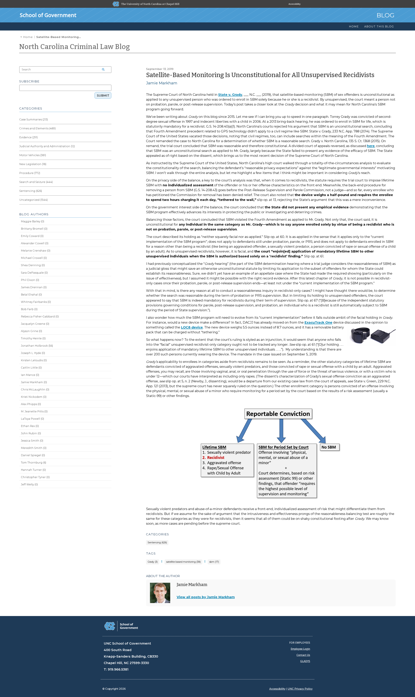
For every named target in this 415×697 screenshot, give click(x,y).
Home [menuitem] (354, 26)
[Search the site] (102, 69)
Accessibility (295, 3)
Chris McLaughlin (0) (35, 389)
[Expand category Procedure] (108, 173)
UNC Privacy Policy (300, 688)
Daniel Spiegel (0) (33, 455)
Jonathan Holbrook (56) (37, 345)
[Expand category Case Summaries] (108, 119)
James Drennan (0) (34, 287)
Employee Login (300, 649)
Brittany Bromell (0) (34, 228)
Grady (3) (153, 562)
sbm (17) (214, 562)
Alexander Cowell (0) (34, 243)
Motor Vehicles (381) (32, 155)
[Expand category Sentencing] (108, 191)
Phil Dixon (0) (30, 280)
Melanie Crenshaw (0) (35, 250)
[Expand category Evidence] (108, 137)
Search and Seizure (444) (36, 182)
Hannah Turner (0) (33, 469)
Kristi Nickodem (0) (34, 396)
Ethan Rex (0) (30, 426)
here (371, 146)
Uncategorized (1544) (33, 199)
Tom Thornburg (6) (33, 462)
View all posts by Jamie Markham (206, 597)
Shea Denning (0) (33, 265)
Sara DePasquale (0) (34, 272)
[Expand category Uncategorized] (108, 200)
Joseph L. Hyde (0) (33, 353)
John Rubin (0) (31, 433)
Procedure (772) (29, 173)
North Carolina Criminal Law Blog (74, 47)
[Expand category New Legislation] (108, 164)
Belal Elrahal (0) (31, 294)
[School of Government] (121, 625)
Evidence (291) (28, 137)
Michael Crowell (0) (34, 257)
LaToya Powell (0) (32, 418)
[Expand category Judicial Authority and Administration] (108, 146)
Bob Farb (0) (29, 309)
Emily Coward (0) (32, 236)
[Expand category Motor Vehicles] (108, 155)
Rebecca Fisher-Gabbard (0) (40, 316)
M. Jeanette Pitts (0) (34, 411)
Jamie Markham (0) (34, 382)
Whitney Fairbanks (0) (36, 301)
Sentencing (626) (157, 542)
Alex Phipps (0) (31, 404)
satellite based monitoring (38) (183, 562)
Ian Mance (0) (30, 374)
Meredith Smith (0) (34, 448)
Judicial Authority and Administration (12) (47, 146)
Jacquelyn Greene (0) (35, 323)
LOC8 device (192, 327)
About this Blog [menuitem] (379, 26)
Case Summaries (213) (33, 119)
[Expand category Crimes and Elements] (108, 128)
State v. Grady (230, 95)
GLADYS (305, 661)
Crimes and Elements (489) (37, 128)
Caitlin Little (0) (31, 367)
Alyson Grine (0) (31, 331)
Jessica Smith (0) (32, 440)
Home (28, 37)
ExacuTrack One (318, 322)
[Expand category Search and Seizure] (108, 182)
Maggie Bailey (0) (32, 221)
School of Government (48, 15)
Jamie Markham (161, 83)
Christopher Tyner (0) (35, 477)
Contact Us (303, 655)
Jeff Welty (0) (29, 484)
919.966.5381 (118, 669)
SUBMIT (103, 95)
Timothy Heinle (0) (33, 338)
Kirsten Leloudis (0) (34, 360)
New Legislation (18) (32, 164)
